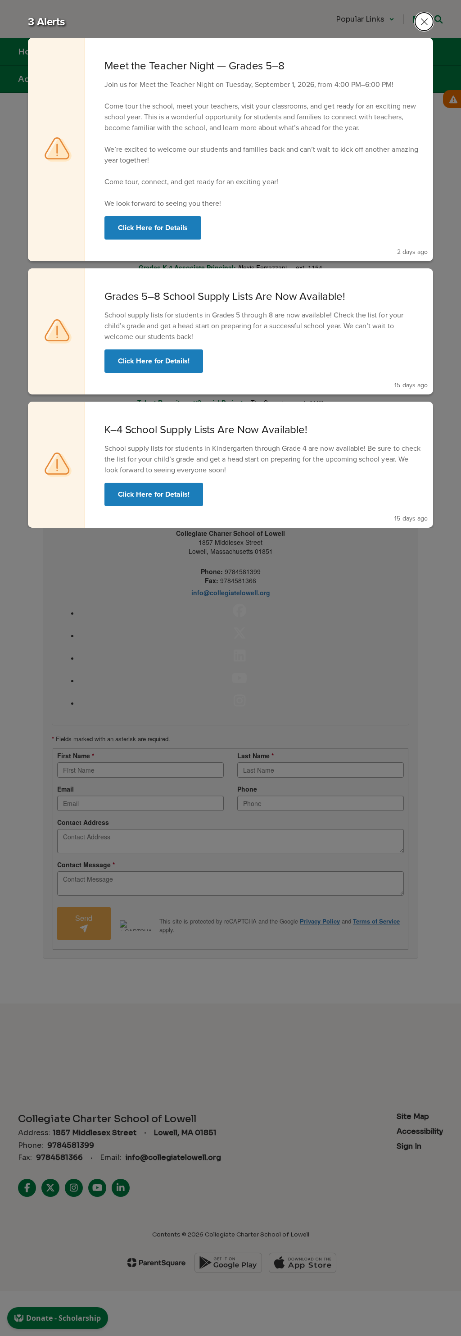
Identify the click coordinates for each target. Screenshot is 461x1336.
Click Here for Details (153, 227)
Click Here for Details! (154, 361)
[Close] (424, 22)
